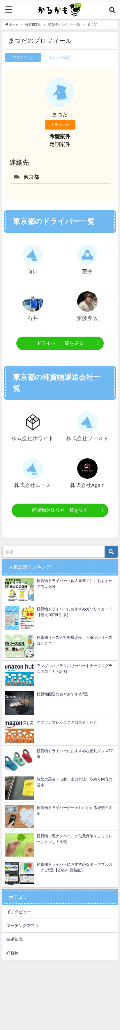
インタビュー (18, 912)
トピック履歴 (59, 57)
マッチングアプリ (22, 926)
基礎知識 (14, 939)
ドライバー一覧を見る (60, 343)
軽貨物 (12, 953)
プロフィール (23, 57)
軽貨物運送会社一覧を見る (60, 510)
